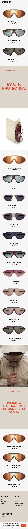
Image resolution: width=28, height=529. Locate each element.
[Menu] (25, 2)
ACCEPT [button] (23, 525)
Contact (16, 501)
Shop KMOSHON (4, 499)
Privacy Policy (17, 507)
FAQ (15, 499)
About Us (3, 501)
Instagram (3, 516)
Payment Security (18, 505)
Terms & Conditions (18, 503)
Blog (2, 503)
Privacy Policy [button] (13, 527)
